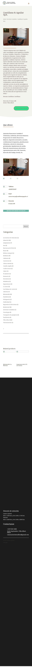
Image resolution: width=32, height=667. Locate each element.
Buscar (26, 226)
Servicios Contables (12, 19)
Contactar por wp (21, 108)
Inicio (4, 19)
